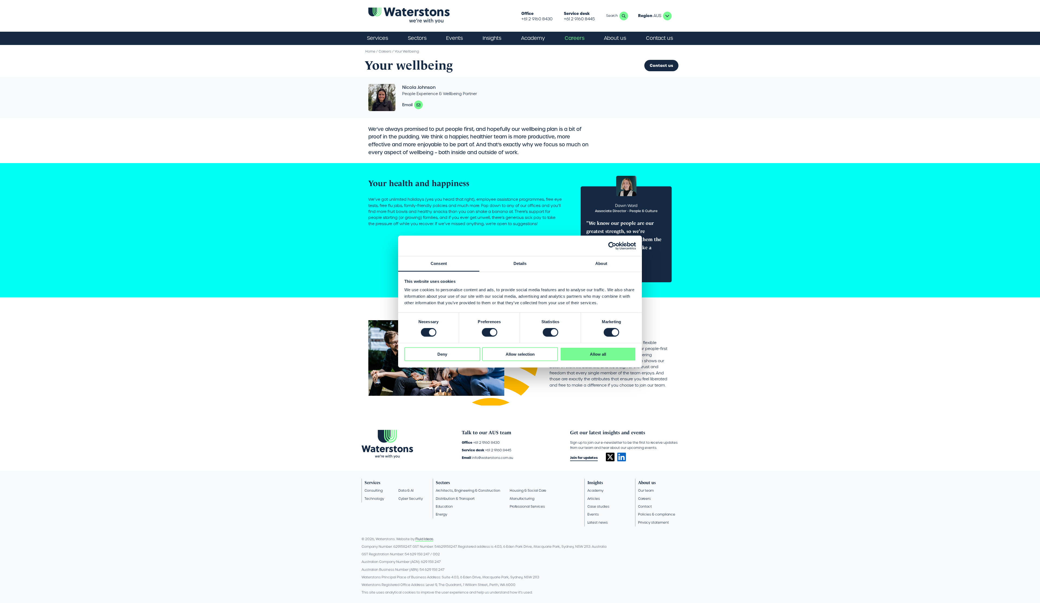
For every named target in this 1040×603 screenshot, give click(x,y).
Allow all (598, 354)
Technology (374, 499)
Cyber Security (410, 499)
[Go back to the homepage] (409, 16)
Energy (441, 514)
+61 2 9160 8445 (579, 19)
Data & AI (406, 490)
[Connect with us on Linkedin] (621, 460)
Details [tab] (520, 263)
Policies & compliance (656, 514)
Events (454, 38)
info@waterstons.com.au (492, 458)
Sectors (443, 482)
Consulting (374, 490)
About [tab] (601, 263)
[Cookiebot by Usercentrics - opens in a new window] (612, 246)
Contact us (659, 38)
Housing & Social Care (528, 490)
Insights (492, 38)
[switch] (489, 332)
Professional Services (527, 506)
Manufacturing (522, 499)
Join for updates (584, 457)
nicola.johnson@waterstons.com (418, 104)
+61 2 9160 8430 (536, 19)
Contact (645, 506)
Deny (442, 354)
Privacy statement (653, 522)
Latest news (597, 522)
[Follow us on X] (610, 460)
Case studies (598, 506)
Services (372, 482)
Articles (593, 499)
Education (444, 506)
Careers (385, 51)
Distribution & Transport (455, 499)
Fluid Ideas (424, 539)
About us (647, 482)
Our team (646, 490)
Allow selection (520, 354)
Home (370, 51)
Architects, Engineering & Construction (468, 490)
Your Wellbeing (407, 51)
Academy (533, 38)
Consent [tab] (439, 263)
